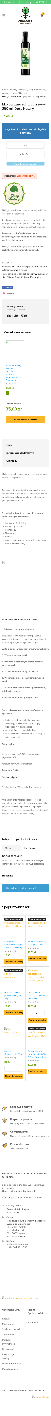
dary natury (13, 274)
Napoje (15, 266)
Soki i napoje (25, 266)
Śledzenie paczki (11, 1329)
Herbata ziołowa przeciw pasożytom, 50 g (13, 995)
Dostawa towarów (12, 1363)
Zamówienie (8, 1334)
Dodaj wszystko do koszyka (25, 420)
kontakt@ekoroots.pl (17, 1244)
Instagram (33, 1322)
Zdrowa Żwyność (15, 277)
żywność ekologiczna (33, 277)
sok (20, 274)
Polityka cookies (10, 1368)
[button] (37, 1020)
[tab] (23, 445)
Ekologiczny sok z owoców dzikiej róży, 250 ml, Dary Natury (37, 1054)
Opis (9, 445)
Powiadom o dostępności (25, 164)
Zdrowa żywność (19, 270)
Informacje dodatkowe (20, 452)
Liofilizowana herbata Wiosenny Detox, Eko (36, 995)
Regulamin (7, 1349)
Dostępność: (10, 176)
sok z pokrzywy (30, 274)
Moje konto (8, 1323)
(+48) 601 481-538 (17, 1247)
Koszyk (5, 1318)
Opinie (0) (12, 460)
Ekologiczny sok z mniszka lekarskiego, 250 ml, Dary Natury (13, 944)
